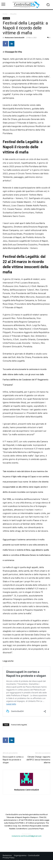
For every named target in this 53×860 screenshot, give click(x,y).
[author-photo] (26, 786)
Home (5, 14)
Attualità (13, 14)
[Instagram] (26, 842)
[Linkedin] (11, 43)
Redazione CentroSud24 (14, 37)
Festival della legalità (19, 725)
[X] (33, 842)
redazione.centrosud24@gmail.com (26, 836)
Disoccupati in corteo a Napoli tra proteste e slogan (13, 760)
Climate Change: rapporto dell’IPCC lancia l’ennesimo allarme (38, 760)
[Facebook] (5, 43)
